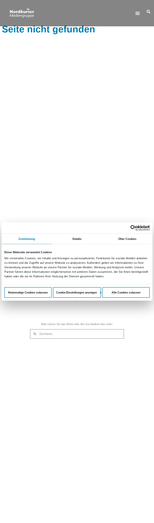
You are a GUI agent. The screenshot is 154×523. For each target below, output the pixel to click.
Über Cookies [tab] (127, 238)
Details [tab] (77, 238)
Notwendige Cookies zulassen (28, 292)
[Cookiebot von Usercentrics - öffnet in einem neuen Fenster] (133, 228)
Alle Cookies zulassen (126, 292)
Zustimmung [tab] (26, 238)
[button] (137, 13)
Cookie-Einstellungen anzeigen (76, 292)
